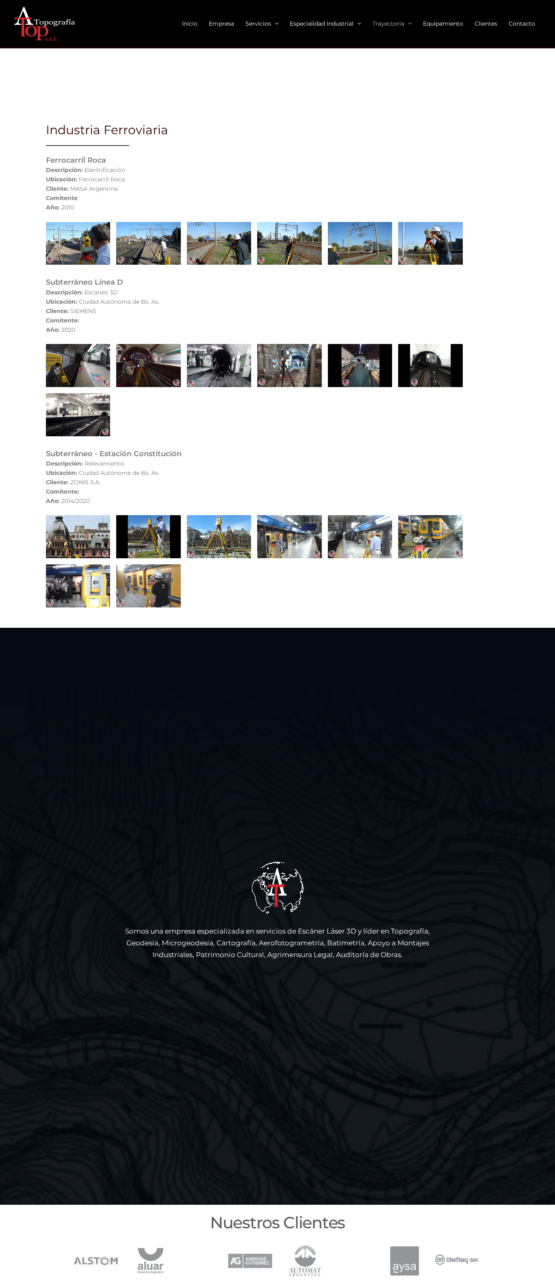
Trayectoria (388, 23)
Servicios (258, 23)
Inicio (189, 23)
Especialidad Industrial (321, 23)
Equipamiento (443, 23)
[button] (274, 24)
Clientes (486, 23)
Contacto (522, 23)
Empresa (221, 23)
